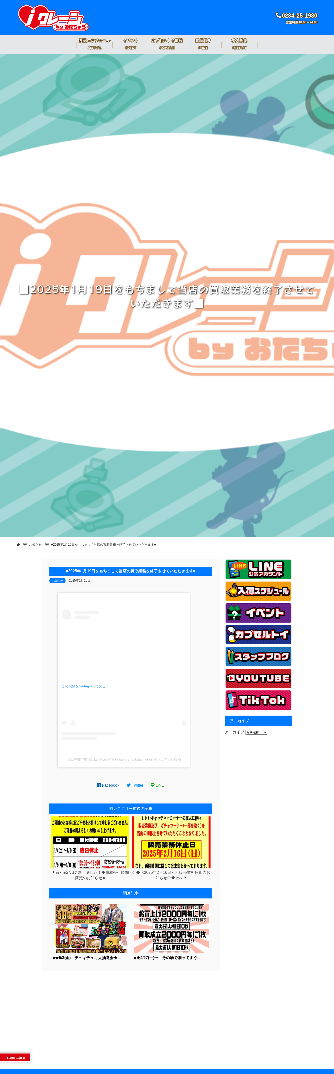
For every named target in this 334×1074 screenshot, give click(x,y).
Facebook (110, 785)
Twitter (137, 785)
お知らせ (57, 580)
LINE (159, 785)
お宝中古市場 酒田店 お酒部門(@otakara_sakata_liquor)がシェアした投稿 (124, 759)
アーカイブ (234, 732)
